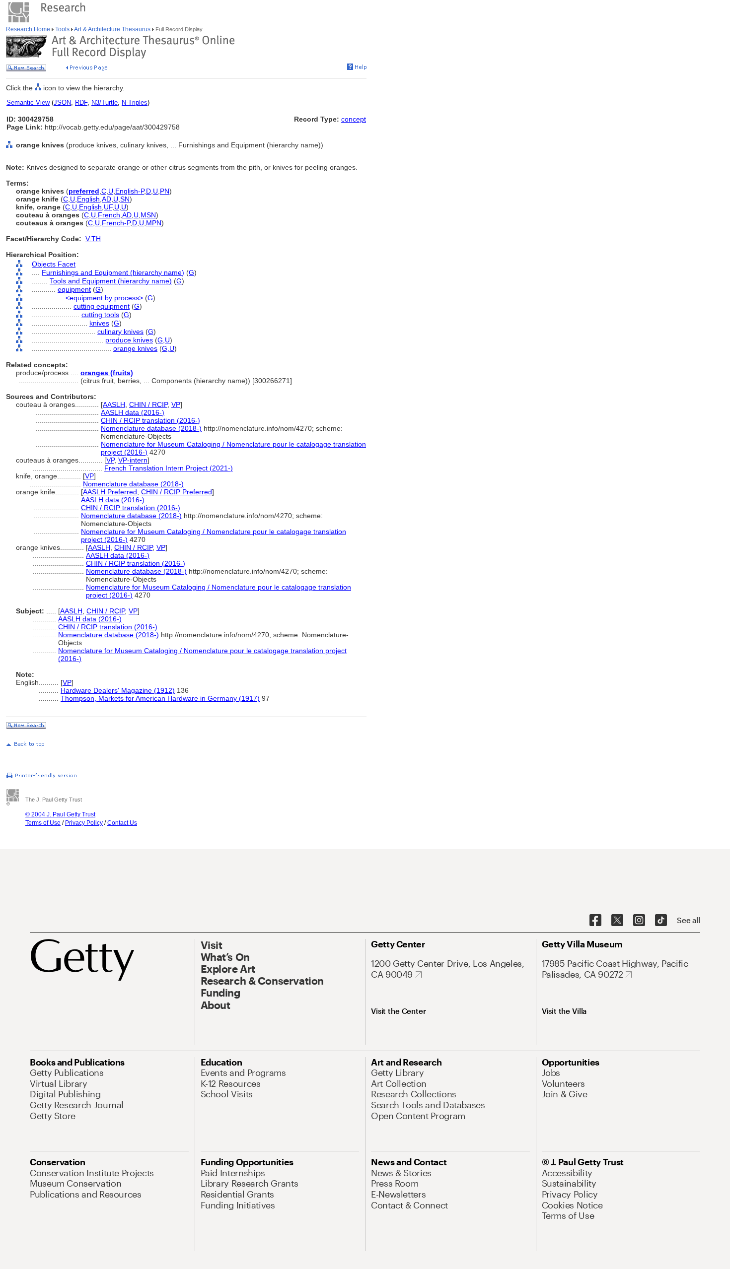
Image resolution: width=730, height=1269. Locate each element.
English (88, 199)
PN (164, 191)
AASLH (114, 404)
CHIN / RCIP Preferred (176, 492)
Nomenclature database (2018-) (151, 428)
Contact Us (122, 822)
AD (106, 199)
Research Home (29, 29)
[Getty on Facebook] (595, 921)
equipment (74, 289)
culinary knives (120, 331)
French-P (116, 223)
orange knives (135, 348)
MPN (153, 223)
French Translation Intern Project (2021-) (168, 468)
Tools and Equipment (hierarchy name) (111, 281)
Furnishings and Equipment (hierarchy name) (113, 272)
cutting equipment (101, 306)
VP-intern (132, 460)
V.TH (93, 239)
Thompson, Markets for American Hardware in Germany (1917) (160, 698)
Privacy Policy (84, 822)
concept (353, 119)
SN (125, 199)
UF (108, 207)
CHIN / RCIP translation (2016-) (150, 420)
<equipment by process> (104, 298)
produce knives (129, 340)
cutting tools (100, 315)
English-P (129, 191)
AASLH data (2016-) (132, 412)
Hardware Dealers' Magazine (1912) (118, 690)
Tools (62, 29)
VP (175, 404)
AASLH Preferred (110, 492)
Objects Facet (53, 264)
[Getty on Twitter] (617, 921)
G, (161, 340)
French (109, 215)
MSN (148, 215)
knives (99, 323)
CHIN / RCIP (148, 404)
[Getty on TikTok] (661, 921)
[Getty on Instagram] (639, 921)
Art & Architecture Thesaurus (112, 29)
